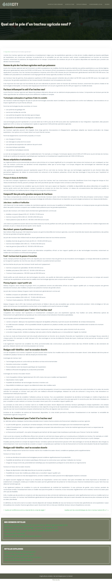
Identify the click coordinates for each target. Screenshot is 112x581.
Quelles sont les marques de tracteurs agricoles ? (20, 552)
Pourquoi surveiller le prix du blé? (14, 533)
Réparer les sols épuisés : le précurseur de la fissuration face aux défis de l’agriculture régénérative (36, 525)
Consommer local (95, 4)
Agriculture (69, 4)
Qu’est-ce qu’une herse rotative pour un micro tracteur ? (22, 557)
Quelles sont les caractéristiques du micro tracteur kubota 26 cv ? (86, 510)
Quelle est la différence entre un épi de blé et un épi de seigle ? (25, 510)
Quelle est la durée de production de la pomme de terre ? (22, 536)
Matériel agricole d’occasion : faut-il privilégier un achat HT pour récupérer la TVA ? (31, 528)
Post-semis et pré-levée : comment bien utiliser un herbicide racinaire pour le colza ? (31, 531)
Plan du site (56, 580)
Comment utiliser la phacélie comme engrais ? (19, 555)
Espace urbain (82, 4)
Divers (107, 4)
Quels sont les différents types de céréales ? (18, 560)
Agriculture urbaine (55, 4)
